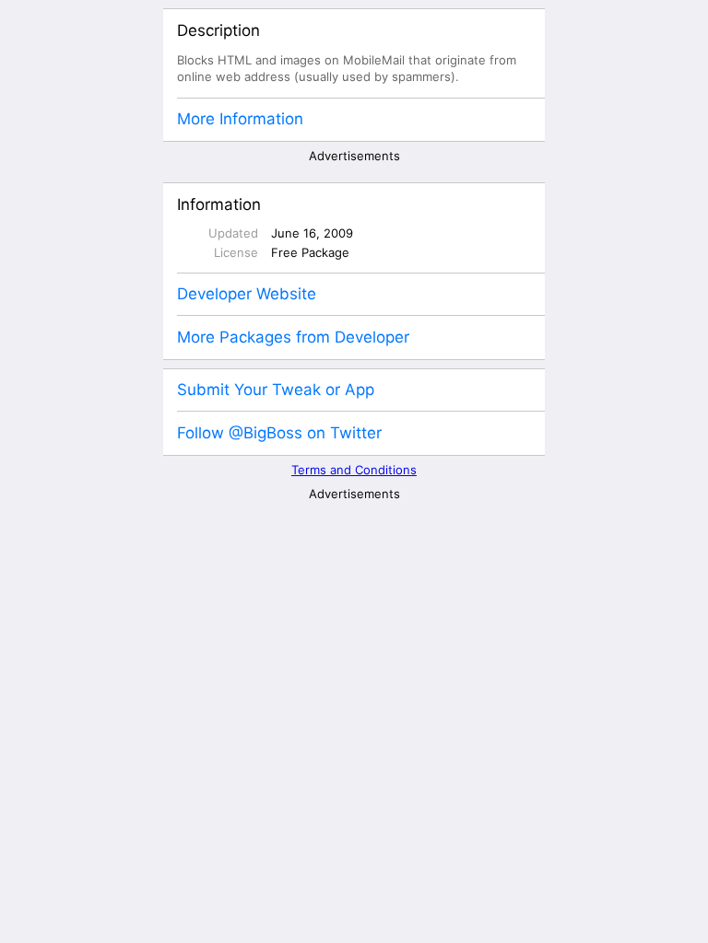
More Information (240, 119)
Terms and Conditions (354, 469)
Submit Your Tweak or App (275, 389)
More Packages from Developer (293, 337)
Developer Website (246, 294)
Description (218, 30)
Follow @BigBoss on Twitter (279, 433)
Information (219, 204)
